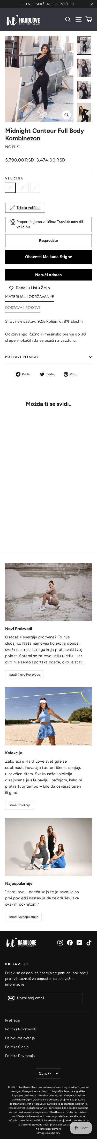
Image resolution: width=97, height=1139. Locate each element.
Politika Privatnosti (20, 1029)
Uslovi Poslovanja (20, 1038)
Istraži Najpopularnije (23, 917)
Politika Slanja (17, 1047)
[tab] (29, 298)
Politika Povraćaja (20, 1056)
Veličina (14, 178)
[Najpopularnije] (48, 847)
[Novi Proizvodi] (48, 592)
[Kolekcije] (48, 716)
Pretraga (12, 1020)
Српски (45, 1073)
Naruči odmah (48, 274)
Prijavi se (17, 964)
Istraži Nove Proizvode (24, 674)
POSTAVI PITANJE (22, 357)
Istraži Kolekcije (20, 805)
